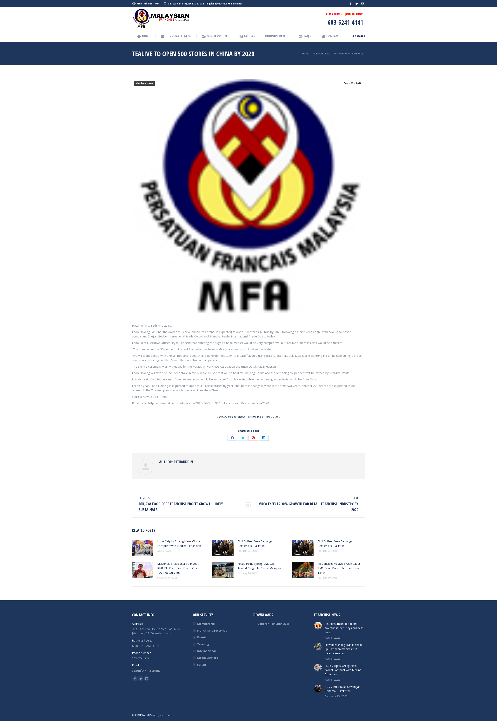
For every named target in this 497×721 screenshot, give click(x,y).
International (206, 651)
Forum (201, 664)
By (255, 417)
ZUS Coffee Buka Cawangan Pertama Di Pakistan (255, 543)
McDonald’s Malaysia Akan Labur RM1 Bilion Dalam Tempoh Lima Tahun (338, 568)
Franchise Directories (212, 630)
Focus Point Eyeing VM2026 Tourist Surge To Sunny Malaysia (259, 566)
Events (202, 637)
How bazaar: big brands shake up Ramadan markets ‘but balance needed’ (343, 649)
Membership (206, 624)
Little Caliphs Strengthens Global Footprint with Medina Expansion (179, 543)
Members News (144, 83)
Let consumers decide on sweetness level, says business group (344, 628)
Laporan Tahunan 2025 (273, 624)
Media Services (207, 658)
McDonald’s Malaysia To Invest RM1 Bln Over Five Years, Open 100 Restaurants (178, 568)
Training (203, 644)
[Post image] (142, 548)
